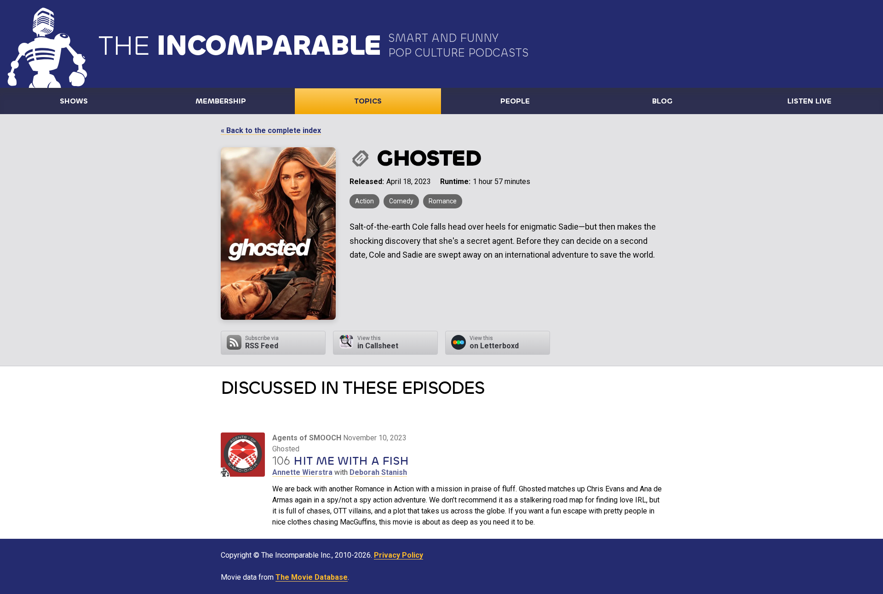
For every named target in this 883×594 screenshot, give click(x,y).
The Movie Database (311, 577)
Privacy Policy (398, 555)
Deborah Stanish (378, 472)
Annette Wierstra (302, 472)
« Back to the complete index (271, 130)
